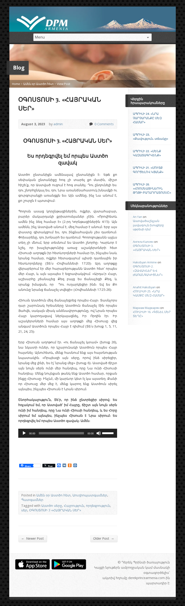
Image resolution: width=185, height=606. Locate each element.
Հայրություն (74, 505)
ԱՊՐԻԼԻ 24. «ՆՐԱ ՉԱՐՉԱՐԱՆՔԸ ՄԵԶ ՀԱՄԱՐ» (147, 118)
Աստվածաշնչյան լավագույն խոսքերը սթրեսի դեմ (148, 225)
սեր (24, 510)
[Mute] (98, 433)
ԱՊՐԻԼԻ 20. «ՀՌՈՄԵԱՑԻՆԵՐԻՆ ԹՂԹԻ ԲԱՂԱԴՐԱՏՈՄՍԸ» (152, 188)
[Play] (24, 433)
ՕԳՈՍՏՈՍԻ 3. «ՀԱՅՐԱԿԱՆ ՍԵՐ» (146, 248)
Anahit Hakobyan (144, 287)
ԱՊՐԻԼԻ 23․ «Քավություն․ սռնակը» (150, 136)
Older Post (103, 538)
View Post (63, 84)
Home (16, 84)
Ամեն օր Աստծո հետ (38, 84)
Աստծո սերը (51, 505)
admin (58, 124)
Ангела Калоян (143, 242)
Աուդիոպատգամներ (89, 495)
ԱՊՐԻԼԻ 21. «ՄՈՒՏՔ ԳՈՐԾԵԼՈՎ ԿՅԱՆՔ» (148, 170)
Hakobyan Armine (145, 262)
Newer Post (32, 538)
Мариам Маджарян (146, 308)
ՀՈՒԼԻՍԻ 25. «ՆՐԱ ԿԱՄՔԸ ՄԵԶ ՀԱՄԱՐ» (148, 293)
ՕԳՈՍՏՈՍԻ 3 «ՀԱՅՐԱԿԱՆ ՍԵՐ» (55, 510)
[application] (67, 433)
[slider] (108, 433)
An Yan (137, 217)
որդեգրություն (98, 505)
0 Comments (90, 124)
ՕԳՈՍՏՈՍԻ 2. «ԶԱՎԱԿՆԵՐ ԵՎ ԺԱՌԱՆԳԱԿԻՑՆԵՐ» (148, 270)
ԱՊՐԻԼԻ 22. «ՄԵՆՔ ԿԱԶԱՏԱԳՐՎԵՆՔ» (147, 153)
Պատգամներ (32, 500)
